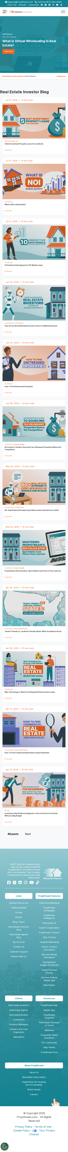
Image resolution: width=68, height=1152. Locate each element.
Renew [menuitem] (18, 917)
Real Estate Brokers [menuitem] (18, 1015)
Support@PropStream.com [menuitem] (20, 2)
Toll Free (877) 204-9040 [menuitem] (49, 2)
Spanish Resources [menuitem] (18, 903)
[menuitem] (41, 5)
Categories (61, 76)
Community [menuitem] (33, 5)
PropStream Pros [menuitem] (49, 1052)
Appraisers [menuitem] (18, 1037)
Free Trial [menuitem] (11, 5)
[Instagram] (25, 882)
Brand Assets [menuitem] (34, 1089)
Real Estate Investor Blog (12, 76)
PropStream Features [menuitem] (49, 896)
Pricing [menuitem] (18, 912)
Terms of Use (43, 1126)
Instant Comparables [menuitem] (49, 927)
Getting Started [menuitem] (18, 907)
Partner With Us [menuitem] (19, 956)
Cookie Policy (21, 1130)
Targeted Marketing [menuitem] (49, 942)
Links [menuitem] (19, 896)
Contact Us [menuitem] (18, 946)
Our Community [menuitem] (49, 1042)
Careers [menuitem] (34, 1094)
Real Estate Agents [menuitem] (18, 1010)
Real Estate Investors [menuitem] (19, 1005)
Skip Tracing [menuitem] (49, 937)
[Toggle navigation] (63, 11)
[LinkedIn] (20, 882)
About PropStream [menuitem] (34, 1065)
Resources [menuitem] (49, 998)
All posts (13, 834)
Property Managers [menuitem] (18, 1024)
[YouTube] (31, 882)
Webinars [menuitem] (49, 1030)
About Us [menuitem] (34, 1072)
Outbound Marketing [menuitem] (49, 903)
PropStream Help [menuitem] (49, 1005)
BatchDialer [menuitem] (49, 985)
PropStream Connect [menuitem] (49, 932)
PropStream (13, 37)
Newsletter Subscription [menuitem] (34, 1077)
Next (28, 834)
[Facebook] (8, 882)
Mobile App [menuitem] (49, 1010)
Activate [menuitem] (22, 5)
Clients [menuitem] (19, 998)
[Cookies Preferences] (5, 1146)
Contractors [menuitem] (19, 1019)
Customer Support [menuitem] (19, 951)
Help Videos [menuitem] (49, 1047)
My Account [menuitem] (19, 942)
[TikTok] (37, 882)
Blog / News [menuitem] (19, 922)
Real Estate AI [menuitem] (49, 923)
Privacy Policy (23, 1126)
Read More (8, 51)
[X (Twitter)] (14, 882)
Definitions (7, 34)
